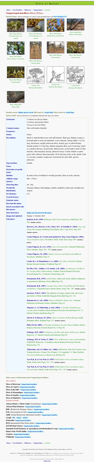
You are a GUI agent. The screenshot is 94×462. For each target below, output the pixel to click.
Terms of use (47, 461)
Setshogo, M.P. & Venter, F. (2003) (40, 339)
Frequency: (10, 131)
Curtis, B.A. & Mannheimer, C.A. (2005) (42, 261)
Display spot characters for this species (39, 213)
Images (19, 417)
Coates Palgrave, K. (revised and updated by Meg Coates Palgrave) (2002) (55, 236)
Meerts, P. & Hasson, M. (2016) (39, 317)
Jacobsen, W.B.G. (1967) (36, 293)
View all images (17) (60, 16)
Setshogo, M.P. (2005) (35, 332)
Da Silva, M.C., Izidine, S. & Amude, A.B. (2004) (46, 268)
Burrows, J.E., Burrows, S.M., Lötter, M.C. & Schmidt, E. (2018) (52, 226)
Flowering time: (12, 184)
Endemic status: (12, 200)
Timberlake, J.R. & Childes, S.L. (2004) (42, 349)
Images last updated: (14, 215)
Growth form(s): (12, 197)
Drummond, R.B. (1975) (36, 278)
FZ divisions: (11, 193)
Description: (11, 137)
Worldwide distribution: (11, 189)
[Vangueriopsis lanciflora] (15, 25)
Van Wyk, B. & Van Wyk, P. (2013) (40, 366)
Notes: (8, 166)
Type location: (11, 163)
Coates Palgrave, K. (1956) (39, 246)
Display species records (25, 112)
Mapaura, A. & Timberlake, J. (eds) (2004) (43, 307)
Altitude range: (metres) (12, 180)
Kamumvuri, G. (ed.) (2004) (37, 300)
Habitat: (9, 175)
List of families (17, 10)
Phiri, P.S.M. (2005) (34, 325)
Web (13, 417)
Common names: (12, 128)
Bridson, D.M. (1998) (35, 219)
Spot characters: (12, 212)
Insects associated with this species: (15, 208)
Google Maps (48, 112)
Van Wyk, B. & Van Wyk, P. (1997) (40, 359)
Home (8, 10)
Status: (9, 134)
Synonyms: (10, 119)
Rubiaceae (28, 10)
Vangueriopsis (37, 10)
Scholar (25, 417)
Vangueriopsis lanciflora (29, 384)
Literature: (10, 219)
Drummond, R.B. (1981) (36, 285)
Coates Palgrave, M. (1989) (37, 254)
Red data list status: (14, 203)
